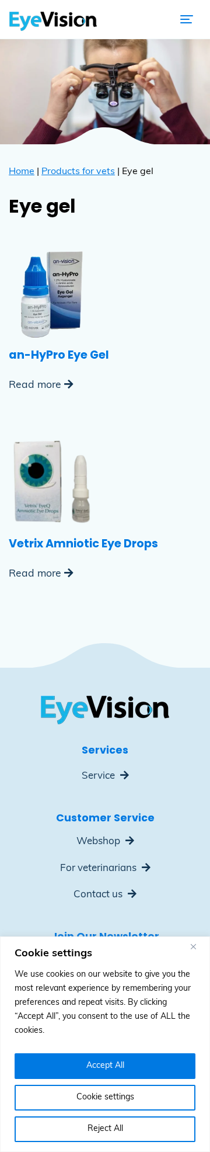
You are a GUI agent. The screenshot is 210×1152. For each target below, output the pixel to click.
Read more (35, 385)
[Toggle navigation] (187, 19)
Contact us (99, 895)
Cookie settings (105, 1097)
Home (21, 171)
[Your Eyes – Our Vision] (53, 19)
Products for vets (78, 171)
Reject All (105, 1129)
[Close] (198, 946)
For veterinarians (99, 868)
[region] (105, 1044)
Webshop (99, 841)
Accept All (105, 1065)
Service (99, 776)
